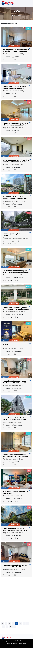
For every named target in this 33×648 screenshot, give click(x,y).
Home (13, 15)
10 (11, 627)
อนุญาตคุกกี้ (16, 646)
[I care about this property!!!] (30, 49)
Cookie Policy (22, 643)
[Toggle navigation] (30, 3)
